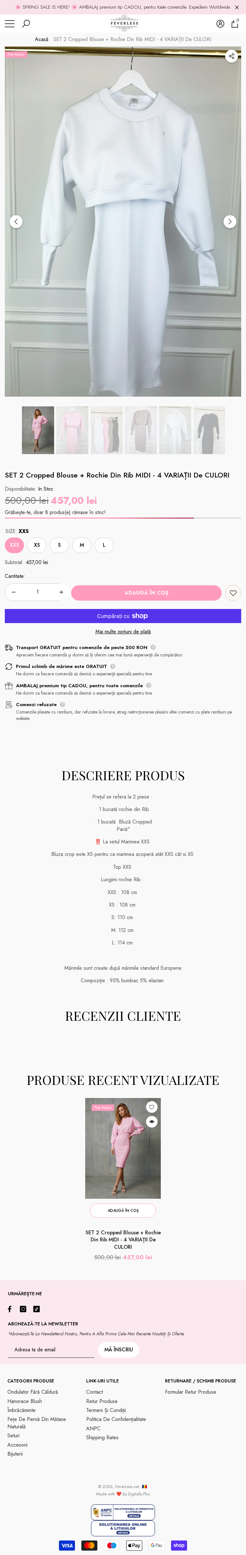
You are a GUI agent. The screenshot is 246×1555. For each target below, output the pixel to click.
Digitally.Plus (139, 1494)
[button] (26, 24)
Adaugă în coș (146, 592)
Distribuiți (231, 56)
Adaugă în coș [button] (123, 1210)
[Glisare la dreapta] (230, 221)
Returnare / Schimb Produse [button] (200, 1381)
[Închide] (237, 7)
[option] (123, 221)
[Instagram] (24, 1309)
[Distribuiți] (231, 56)
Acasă (41, 39)
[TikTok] (38, 1309)
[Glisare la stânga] (16, 221)
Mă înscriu (118, 1349)
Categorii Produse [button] (30, 1381)
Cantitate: (15, 576)
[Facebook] (11, 1309)
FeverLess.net (127, 1486)
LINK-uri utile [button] (102, 1381)
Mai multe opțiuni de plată (123, 631)
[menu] (9, 24)
